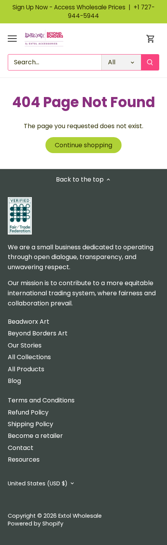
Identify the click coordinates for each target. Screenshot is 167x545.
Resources (24, 459)
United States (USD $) (38, 483)
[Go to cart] (150, 38)
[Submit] (150, 62)
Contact (20, 447)
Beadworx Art (28, 321)
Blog (14, 380)
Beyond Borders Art (38, 333)
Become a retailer (35, 435)
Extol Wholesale (80, 516)
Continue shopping (83, 145)
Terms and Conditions (41, 400)
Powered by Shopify (35, 523)
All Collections (29, 357)
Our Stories (25, 345)
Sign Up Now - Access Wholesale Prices (73, 7)
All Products (26, 369)
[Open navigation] (12, 38)
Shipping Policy (30, 424)
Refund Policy (28, 412)
